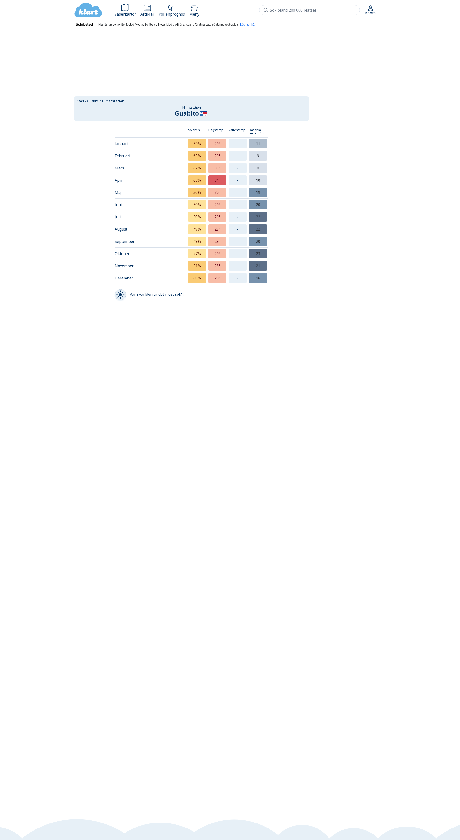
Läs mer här (248, 24)
